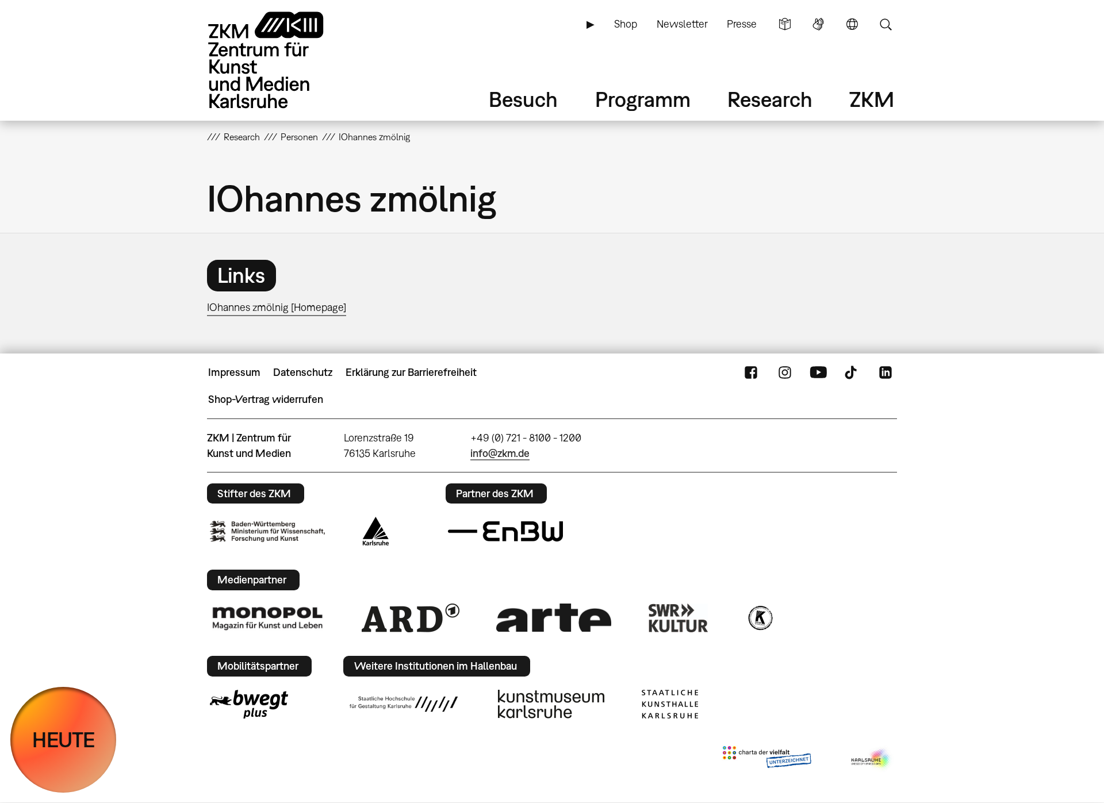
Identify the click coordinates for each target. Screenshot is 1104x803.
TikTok (852, 372)
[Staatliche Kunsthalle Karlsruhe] (670, 704)
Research (769, 99)
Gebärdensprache (818, 24)
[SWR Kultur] (678, 618)
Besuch (523, 99)
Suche (885, 24)
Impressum (234, 372)
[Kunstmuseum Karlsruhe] (551, 704)
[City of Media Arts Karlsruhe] (872, 759)
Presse (742, 24)
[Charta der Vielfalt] (767, 759)
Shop (625, 24)
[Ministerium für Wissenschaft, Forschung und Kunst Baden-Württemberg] (267, 531)
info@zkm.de (500, 453)
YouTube (818, 372)
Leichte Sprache (784, 24)
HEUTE (63, 739)
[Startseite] (281, 60)
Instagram (784, 372)
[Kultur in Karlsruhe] (759, 618)
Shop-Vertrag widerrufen (265, 399)
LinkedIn (885, 372)
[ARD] (410, 618)
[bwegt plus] (249, 704)
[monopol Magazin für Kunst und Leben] (267, 618)
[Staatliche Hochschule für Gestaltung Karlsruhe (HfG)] (403, 704)
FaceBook (750, 372)
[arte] (553, 618)
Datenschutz (302, 372)
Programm (643, 99)
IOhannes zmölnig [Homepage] (276, 307)
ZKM (871, 99)
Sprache (852, 24)
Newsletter (682, 24)
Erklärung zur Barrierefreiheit (411, 372)
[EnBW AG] (505, 531)
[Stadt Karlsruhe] (376, 531)
